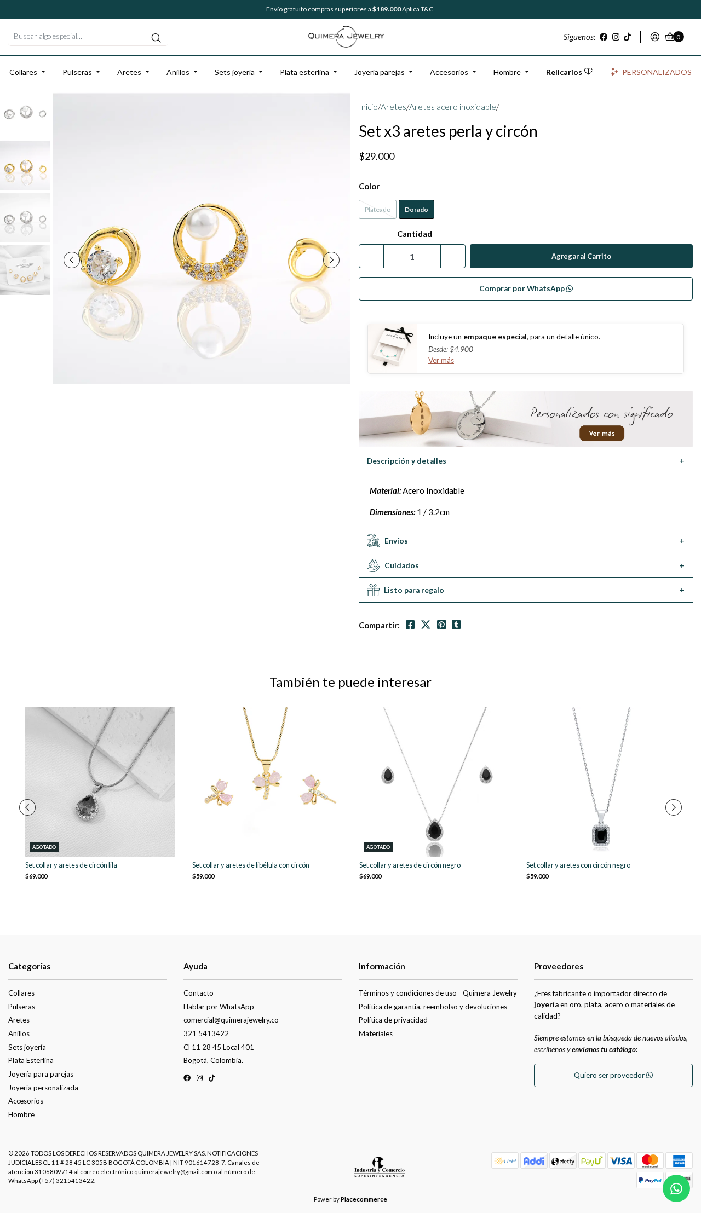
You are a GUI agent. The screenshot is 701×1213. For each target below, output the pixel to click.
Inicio (368, 107)
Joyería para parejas (40, 1074)
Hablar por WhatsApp (218, 1006)
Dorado (416, 209)
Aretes (129, 72)
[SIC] (379, 1171)
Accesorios (449, 72)
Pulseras (77, 72)
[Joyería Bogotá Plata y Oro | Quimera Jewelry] (350, 36)
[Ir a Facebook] (604, 37)
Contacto (198, 993)
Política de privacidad (393, 1019)
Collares (23, 72)
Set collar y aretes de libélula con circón (250, 865)
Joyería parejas (379, 72)
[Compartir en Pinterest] (441, 625)
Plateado (377, 209)
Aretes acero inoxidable (452, 107)
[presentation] (72, 260)
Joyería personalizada (43, 1087)
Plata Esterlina (31, 1060)
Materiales (376, 1033)
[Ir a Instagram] (615, 37)
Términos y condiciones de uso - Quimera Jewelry (438, 993)
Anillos (177, 72)
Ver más (441, 360)
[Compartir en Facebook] (410, 625)
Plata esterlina (304, 72)
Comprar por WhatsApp (522, 288)
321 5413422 (206, 1033)
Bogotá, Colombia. (213, 1060)
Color (369, 186)
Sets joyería (235, 72)
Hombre (507, 72)
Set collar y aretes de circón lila (71, 865)
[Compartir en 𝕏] (426, 625)
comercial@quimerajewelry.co (231, 1019)
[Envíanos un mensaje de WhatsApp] (676, 1188)
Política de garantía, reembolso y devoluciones (433, 1006)
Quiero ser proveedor (610, 1075)
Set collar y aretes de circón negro (410, 865)
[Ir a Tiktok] (627, 37)
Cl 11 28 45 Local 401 (218, 1047)
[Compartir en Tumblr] (456, 625)
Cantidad (414, 234)
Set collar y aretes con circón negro (578, 865)
